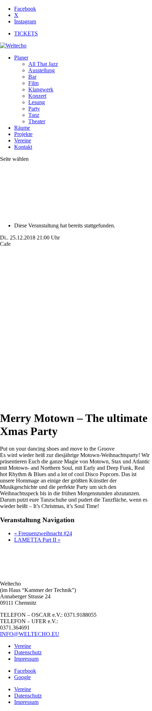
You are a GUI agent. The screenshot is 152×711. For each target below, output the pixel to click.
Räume (22, 128)
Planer (21, 58)
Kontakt (23, 147)
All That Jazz (43, 64)
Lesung (36, 102)
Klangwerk (40, 89)
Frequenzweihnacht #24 (43, 533)
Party (34, 109)
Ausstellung (41, 70)
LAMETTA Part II (37, 540)
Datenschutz (28, 652)
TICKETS (26, 33)
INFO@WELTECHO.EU (29, 634)
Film (33, 83)
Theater (36, 121)
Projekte (23, 134)
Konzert (37, 96)
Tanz (33, 115)
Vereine (22, 140)
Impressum (26, 659)
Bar (32, 77)
